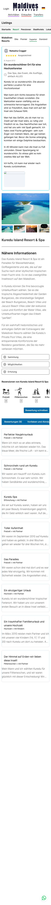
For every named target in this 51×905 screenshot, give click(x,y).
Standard (43, 39)
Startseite (6, 29)
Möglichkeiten (15, 364)
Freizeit (7, 438)
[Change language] (43, 8)
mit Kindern (19, 628)
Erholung (12, 371)
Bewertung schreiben (36, 410)
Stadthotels (38, 29)
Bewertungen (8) (13, 421)
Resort (16, 29)
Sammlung (13, 357)
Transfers (38, 14)
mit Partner (18, 438)
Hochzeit (8, 593)
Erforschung (9, 500)
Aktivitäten (13, 14)
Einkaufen (26, 14)
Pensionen (26, 29)
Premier (23, 39)
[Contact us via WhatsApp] (44, 898)
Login (6, 8)
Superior (33, 39)
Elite (16, 39)
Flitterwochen (10, 664)
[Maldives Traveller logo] (25, 6)
